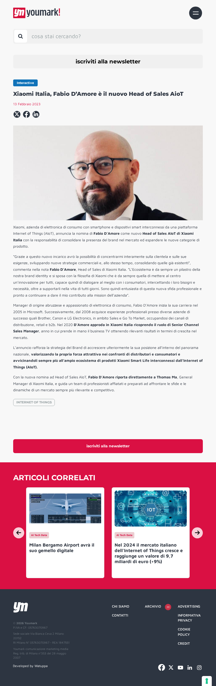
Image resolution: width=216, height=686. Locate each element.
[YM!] (36, 13)
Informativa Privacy (189, 618)
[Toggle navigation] (195, 13)
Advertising (189, 606)
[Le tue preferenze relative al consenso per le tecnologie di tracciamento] (207, 681)
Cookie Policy (184, 632)
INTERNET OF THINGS (34, 402)
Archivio (153, 606)
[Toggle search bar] (20, 36)
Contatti (120, 615)
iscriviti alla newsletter (108, 61)
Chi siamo (120, 606)
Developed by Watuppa (30, 666)
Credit (184, 643)
